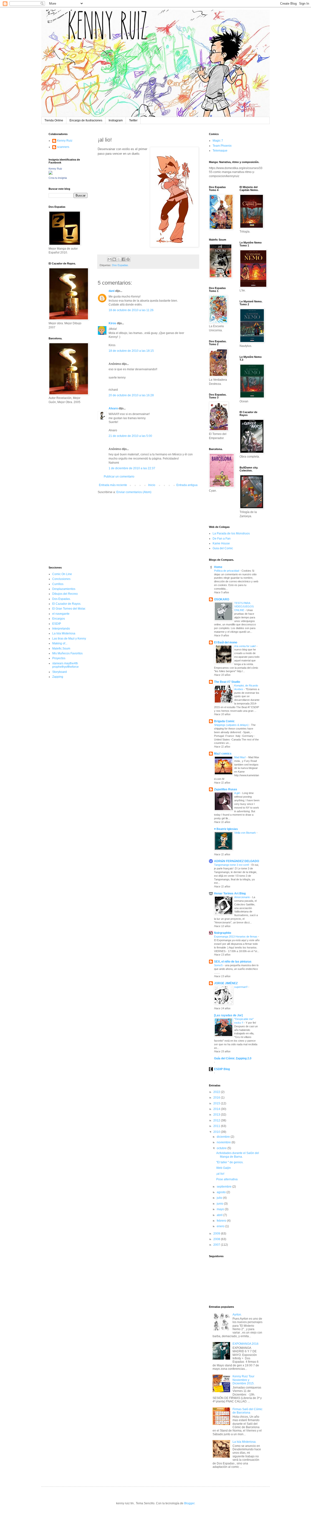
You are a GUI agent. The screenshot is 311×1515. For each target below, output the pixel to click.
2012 (217, 1120)
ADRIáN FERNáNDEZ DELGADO (236, 861)
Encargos (58, 618)
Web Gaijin (223, 1168)
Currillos (57, 584)
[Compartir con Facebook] (123, 259)
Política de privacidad (227, 570)
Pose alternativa (227, 1179)
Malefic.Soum (61, 648)
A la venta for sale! (245, 646)
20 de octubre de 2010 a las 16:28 (131, 395)
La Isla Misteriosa (63, 633)
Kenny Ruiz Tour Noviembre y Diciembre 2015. (243, 1380)
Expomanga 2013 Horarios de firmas (236, 936)
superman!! (241, 986)
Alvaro (113, 408)
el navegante (60, 613)
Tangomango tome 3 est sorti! (232, 864)
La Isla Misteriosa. (244, 1441)
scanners (63, 147)
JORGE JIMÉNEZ (226, 983)
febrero (222, 1220)
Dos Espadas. (120, 265)
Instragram (116, 120)
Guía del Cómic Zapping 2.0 (232, 1058)
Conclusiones (61, 579)
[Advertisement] (63, 485)
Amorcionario (242, 897)
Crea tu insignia (58, 177)
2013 (217, 1114)
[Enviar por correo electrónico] (109, 259)
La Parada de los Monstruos (231, 533)
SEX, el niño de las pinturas (232, 961)
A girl (237, 793)
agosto (221, 1192)
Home (218, 567)
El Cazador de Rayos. (66, 603)
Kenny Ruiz (64, 140)
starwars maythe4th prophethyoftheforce (65, 665)
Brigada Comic (224, 721)
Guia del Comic (223, 548)
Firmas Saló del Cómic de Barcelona (247, 1410)
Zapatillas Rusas (225, 789)
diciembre (224, 1136)
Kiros (112, 323)
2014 (217, 1109)
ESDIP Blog (222, 1069)
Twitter (133, 120)
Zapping (57, 676)
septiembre (224, 1186)
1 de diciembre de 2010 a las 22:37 (132, 468)
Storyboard (59, 672)
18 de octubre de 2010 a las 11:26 (131, 310)
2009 (217, 1233)
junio (220, 1203)
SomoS (218, 965)
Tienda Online (53, 120)
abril (220, 1215)
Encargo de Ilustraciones (85, 120)
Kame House (221, 543)
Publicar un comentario (119, 476)
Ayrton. (237, 1314)
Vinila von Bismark (245, 832)
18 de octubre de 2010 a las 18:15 (131, 350)
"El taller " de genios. (229, 1162)
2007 (217, 1244)
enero (221, 1226)
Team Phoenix (222, 145)
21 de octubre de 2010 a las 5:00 (130, 436)
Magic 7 (218, 140)
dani (111, 291)
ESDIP (56, 623)
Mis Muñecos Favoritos (67, 653)
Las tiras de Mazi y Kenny (69, 638)
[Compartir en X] (118, 259)
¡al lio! (220, 1173)
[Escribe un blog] (114, 259)
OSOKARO (221, 599)
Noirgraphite (222, 933)
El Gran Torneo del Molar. (69, 608)
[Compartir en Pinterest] (128, 259)
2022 (217, 1092)
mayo (221, 1209)
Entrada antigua (187, 485)
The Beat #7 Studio (227, 682)
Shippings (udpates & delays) (231, 724)
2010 (217, 1132)
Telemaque (220, 150)
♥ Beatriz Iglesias (226, 829)
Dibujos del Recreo (65, 593)
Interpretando (61, 628)
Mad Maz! (240, 757)
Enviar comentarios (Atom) (133, 492)
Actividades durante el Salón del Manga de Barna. (237, 1154)
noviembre (224, 1142)
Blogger (189, 1503)
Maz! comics (223, 753)
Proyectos (58, 658)
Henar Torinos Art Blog (230, 893)
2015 (217, 1103)
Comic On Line (62, 574)
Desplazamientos (63, 589)
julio (220, 1197)
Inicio (151, 485)
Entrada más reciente (113, 485)
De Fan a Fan (222, 538)
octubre (222, 1148)
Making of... (59, 643)
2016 (217, 1097)
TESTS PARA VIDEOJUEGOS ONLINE (244, 607)
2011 (217, 1126)
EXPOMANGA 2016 (246, 1343)
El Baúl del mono (225, 642)
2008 (217, 1239)
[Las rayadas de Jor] (228, 1015)
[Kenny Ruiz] (50, 173)
